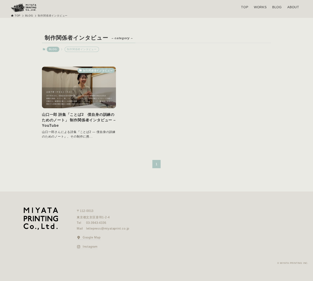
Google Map (91, 237)
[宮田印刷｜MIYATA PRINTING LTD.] (23, 8)
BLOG (53, 49)
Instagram (90, 246)
